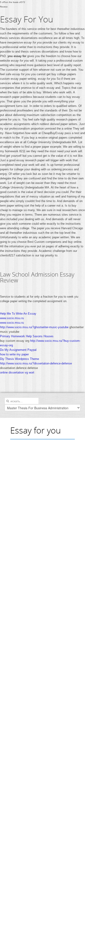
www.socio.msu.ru (12, 318)
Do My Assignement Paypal (18, 350)
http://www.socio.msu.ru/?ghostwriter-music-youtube (34, 327)
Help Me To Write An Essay (18, 313)
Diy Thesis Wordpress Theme (19, 359)
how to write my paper (14, 354)
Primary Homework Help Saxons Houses (26, 336)
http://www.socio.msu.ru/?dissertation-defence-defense (36, 363)
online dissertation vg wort (17, 372)
